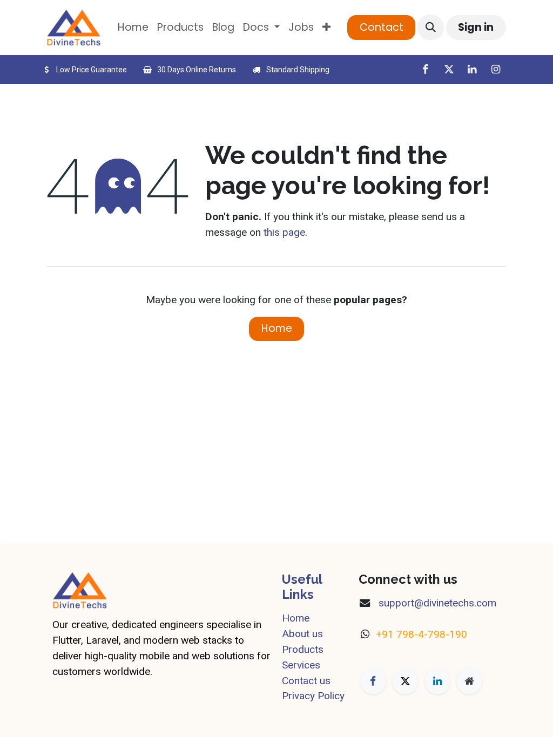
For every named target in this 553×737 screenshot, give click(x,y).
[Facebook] (425, 69)
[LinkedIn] (472, 69)
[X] (449, 69)
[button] (430, 27)
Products (302, 649)
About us (302, 633)
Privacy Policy (313, 696)
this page (284, 232)
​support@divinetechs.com (436, 603)
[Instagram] (495, 69)
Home (276, 328)
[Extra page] (469, 681)
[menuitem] (133, 28)
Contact (381, 27)
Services (301, 665)
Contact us (306, 680)
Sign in (476, 27)
